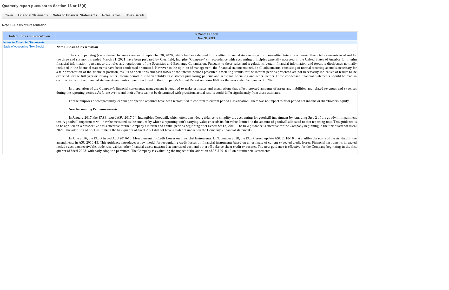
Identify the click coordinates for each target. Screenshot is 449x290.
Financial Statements (33, 15)
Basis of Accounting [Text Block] (23, 46)
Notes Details (135, 15)
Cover (9, 15)
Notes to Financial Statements (75, 15)
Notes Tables (111, 15)
